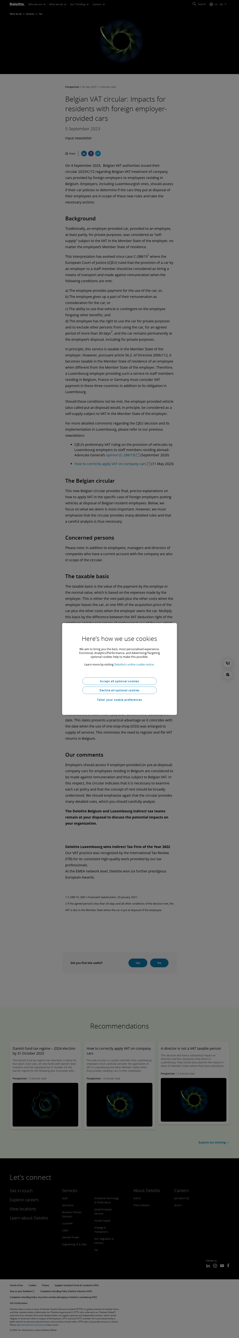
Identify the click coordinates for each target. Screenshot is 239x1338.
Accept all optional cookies (119, 681)
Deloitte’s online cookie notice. (134, 664)
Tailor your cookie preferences (119, 700)
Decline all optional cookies (119, 690)
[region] (119, 669)
